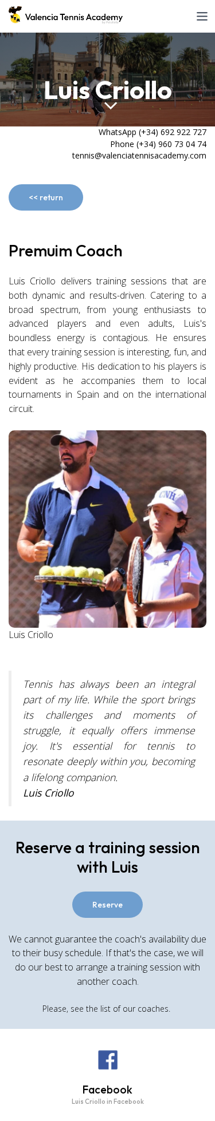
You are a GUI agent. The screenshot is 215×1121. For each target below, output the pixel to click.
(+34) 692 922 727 (172, 131)
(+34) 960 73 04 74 (171, 143)
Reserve (107, 905)
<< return (46, 197)
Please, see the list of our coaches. (107, 1008)
